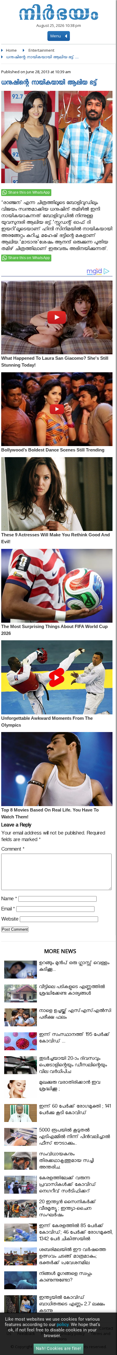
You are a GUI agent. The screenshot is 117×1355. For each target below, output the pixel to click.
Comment (12, 850)
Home (11, 50)
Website (9, 920)
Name (9, 899)
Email (8, 910)
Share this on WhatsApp (29, 192)
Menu (56, 36)
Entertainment (41, 50)
